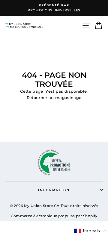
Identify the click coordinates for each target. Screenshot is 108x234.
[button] (91, 230)
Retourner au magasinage (54, 97)
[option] (54, 8)
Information (54, 190)
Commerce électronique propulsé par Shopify (54, 216)
